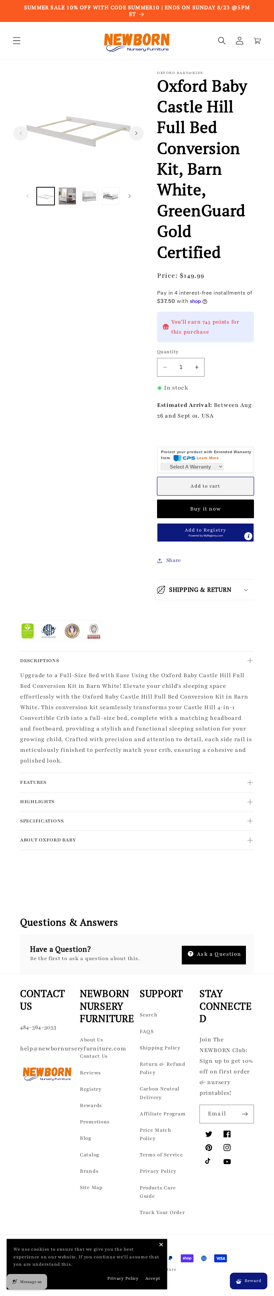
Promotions (95, 1121)
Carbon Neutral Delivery (159, 1092)
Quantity (168, 352)
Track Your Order (162, 1212)
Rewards (91, 1105)
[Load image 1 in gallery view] (45, 196)
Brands (89, 1171)
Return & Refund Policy (162, 1068)
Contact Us (94, 1056)
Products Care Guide (158, 1191)
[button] (17, 41)
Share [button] (173, 560)
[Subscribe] (245, 1114)
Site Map (91, 1187)
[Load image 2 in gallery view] (67, 196)
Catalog (89, 1154)
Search (148, 1014)
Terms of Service (161, 1154)
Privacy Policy (158, 1171)
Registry (91, 1089)
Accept (152, 1278)
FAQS (147, 1031)
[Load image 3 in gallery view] (89, 196)
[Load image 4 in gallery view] (111, 196)
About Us (91, 1039)
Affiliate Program (162, 1113)
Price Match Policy (155, 1134)
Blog (85, 1138)
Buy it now (205, 509)
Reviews (90, 1072)
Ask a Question (218, 954)
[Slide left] (20, 133)
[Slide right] (136, 133)
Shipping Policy (160, 1047)
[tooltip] (248, 536)
